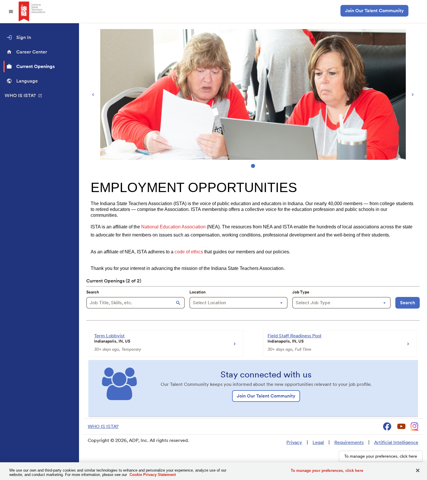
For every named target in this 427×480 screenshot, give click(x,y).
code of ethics (189, 251)
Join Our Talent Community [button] (374, 10)
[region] (253, 99)
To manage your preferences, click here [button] (380, 456)
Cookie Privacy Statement (153, 474)
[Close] (417, 470)
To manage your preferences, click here (327, 470)
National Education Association (173, 226)
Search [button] (407, 302)
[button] (179, 303)
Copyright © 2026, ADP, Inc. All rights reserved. (138, 440)
